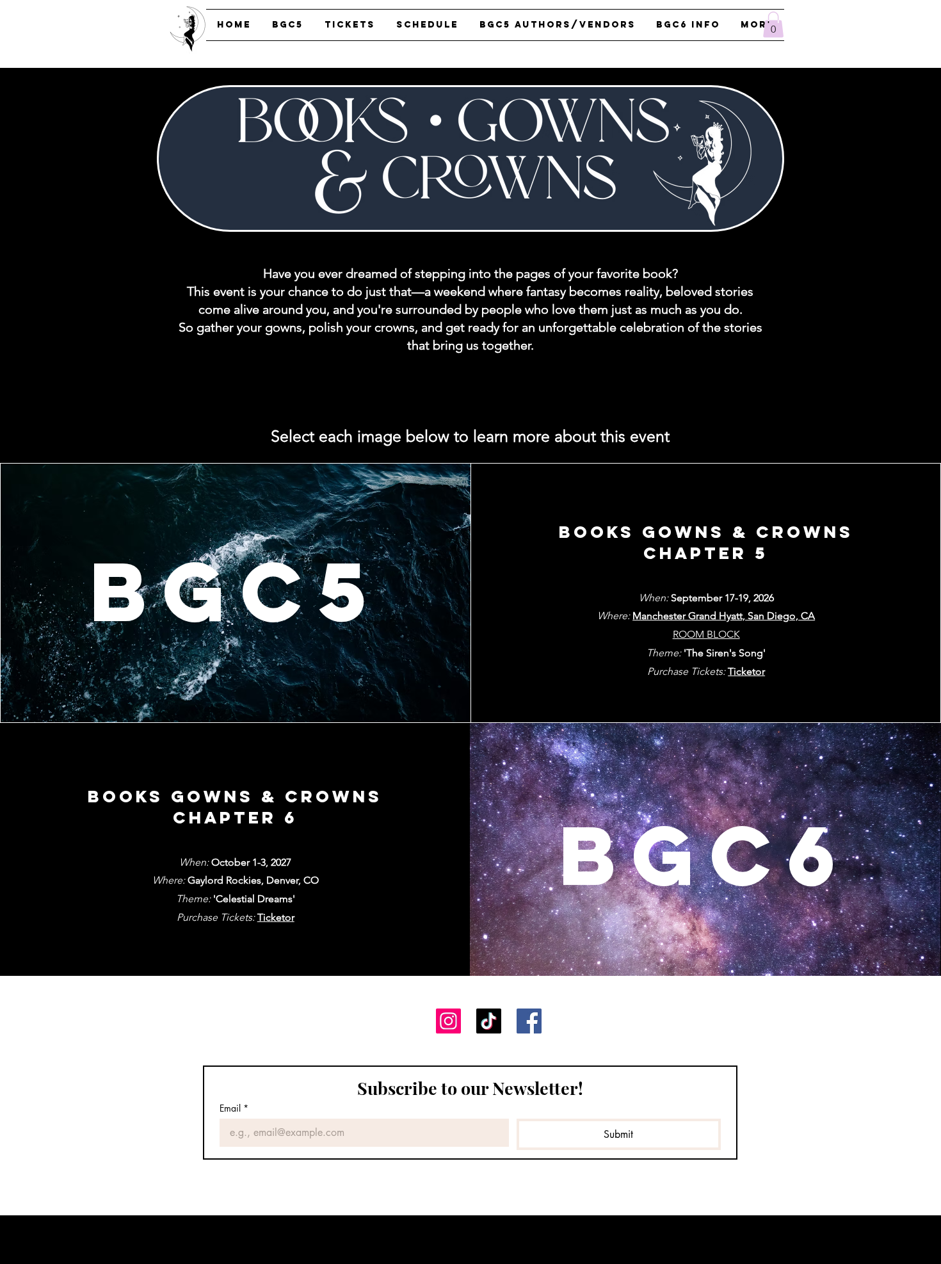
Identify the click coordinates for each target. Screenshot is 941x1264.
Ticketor (275, 917)
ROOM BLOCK (706, 634)
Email (234, 1108)
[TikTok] (488, 1021)
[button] (773, 25)
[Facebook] (529, 1021)
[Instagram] (448, 1021)
